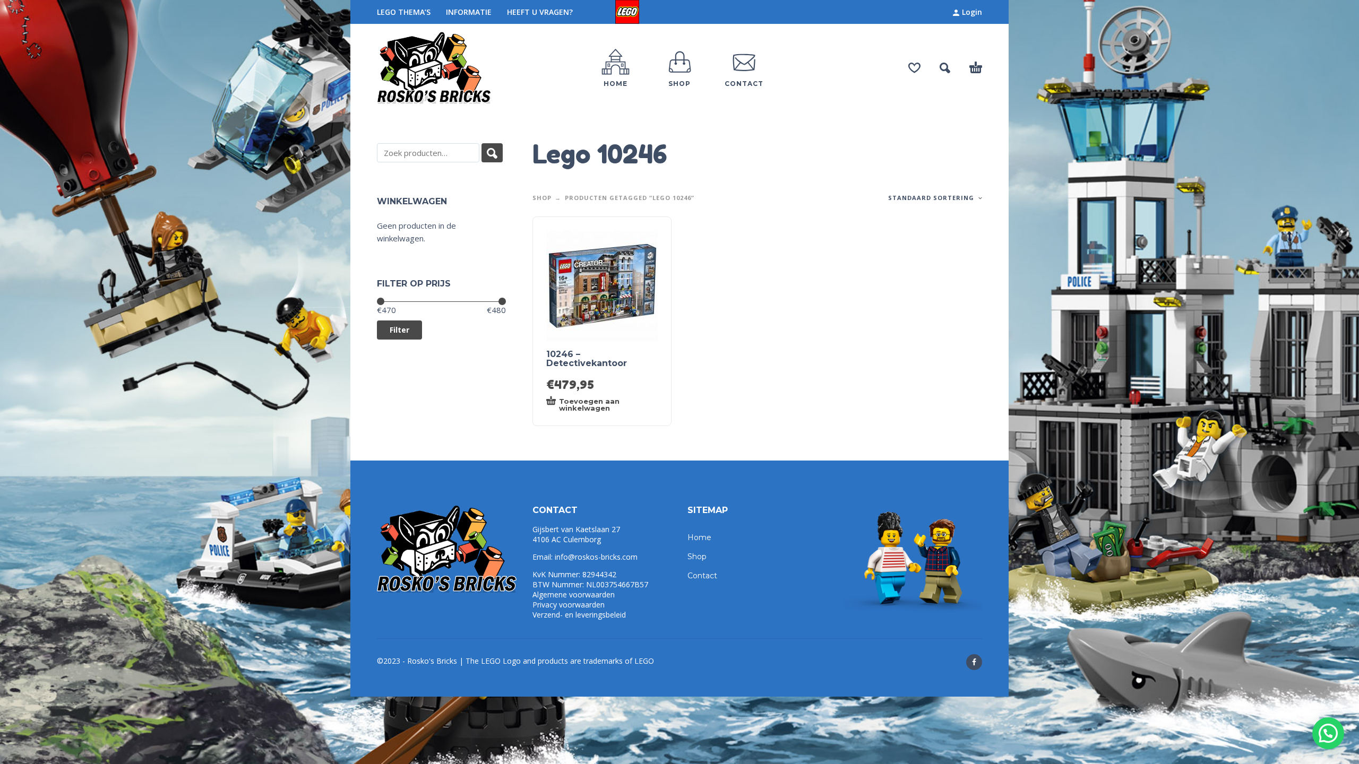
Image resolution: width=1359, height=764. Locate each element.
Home (699, 537)
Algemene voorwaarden (573, 594)
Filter (399, 330)
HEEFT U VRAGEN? (540, 12)
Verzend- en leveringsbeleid (579, 615)
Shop (542, 198)
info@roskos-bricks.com (596, 557)
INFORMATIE (469, 12)
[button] (1328, 733)
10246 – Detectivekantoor (586, 358)
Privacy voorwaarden (568, 605)
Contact (702, 575)
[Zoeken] (492, 152)
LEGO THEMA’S (404, 12)
